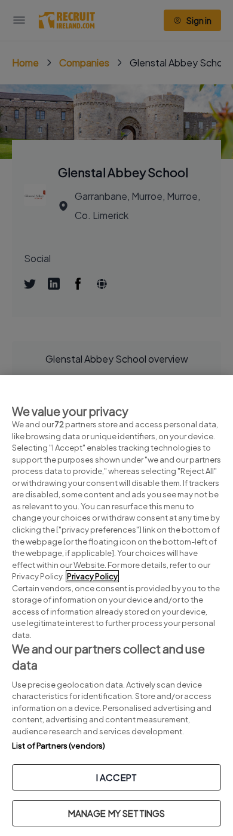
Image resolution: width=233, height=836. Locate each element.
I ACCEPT (116, 777)
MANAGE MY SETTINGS (116, 813)
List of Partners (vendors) (58, 745)
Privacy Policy (92, 576)
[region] (116, 605)
